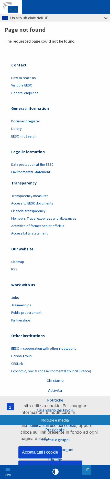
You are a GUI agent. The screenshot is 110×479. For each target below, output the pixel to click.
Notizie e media (55, 420)
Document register (25, 121)
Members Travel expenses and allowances (43, 218)
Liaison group (21, 356)
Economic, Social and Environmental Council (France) (51, 371)
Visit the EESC (21, 85)
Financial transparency (28, 211)
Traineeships (21, 305)
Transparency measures (30, 196)
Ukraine (55, 460)
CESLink (17, 363)
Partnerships (21, 320)
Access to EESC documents (32, 203)
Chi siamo (55, 380)
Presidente (55, 430)
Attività (55, 390)
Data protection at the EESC (32, 164)
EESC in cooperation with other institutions (43, 348)
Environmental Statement (30, 172)
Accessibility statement (29, 233)
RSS (14, 269)
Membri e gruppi (55, 440)
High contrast (55, 472)
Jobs (15, 297)
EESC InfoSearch (23, 136)
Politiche (55, 400)
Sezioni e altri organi (55, 450)
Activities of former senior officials (37, 226)
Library (16, 128)
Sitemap (17, 262)
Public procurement (26, 312)
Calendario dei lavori (55, 410)
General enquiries (24, 93)
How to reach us (23, 78)
